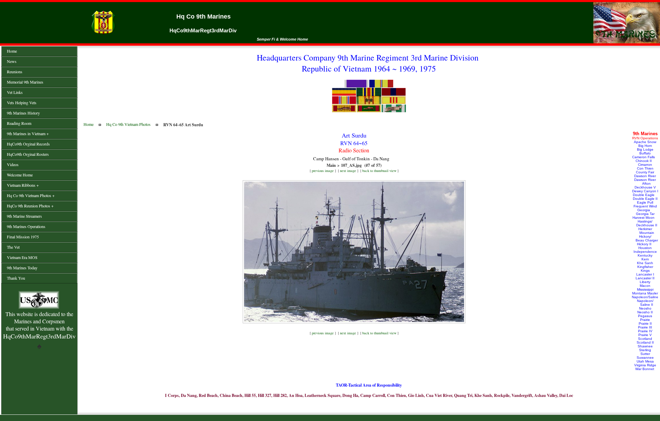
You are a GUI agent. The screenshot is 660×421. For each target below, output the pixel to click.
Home (89, 124)
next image (348, 170)
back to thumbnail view (379, 170)
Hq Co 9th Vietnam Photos (128, 124)
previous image (323, 170)
